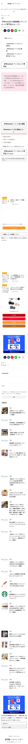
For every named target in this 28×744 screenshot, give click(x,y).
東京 (3, 362)
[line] (15, 30)
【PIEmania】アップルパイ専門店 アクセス (14, 55)
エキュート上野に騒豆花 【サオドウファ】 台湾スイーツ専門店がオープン (17, 455)
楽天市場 (14, 315)
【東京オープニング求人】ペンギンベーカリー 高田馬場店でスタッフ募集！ (17, 658)
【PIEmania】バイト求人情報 (14, 50)
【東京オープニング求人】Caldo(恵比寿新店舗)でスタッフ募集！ (17, 412)
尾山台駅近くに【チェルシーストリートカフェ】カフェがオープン (17, 524)
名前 (3, 386)
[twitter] (5, 30)
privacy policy (16, 736)
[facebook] (8, 30)
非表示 (10, 38)
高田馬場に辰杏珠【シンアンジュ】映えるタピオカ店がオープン (17, 646)
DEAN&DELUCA (14, 311)
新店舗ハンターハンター (14, 3)
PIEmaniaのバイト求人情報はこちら (13, 131)
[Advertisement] (14, 106)
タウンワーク (14, 227)
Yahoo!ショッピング (14, 318)
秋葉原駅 (4, 365)
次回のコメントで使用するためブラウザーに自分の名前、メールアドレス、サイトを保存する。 (14, 392)
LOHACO (14, 326)
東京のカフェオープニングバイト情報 (12, 224)
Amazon (14, 322)
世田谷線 (10, 736)
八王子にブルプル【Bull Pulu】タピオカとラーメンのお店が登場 (17, 494)
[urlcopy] (23, 30)
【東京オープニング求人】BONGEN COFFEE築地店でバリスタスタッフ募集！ (16, 564)
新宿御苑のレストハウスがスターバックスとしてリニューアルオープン (17, 596)
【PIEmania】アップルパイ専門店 (14, 45)
